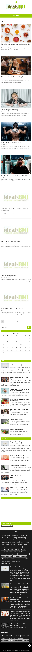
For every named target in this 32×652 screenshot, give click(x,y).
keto (2, 370)
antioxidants (19, 467)
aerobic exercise (6, 535)
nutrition (7, 372)
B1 (17, 402)
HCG (28, 635)
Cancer (14, 537)
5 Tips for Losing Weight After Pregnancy (14, 208)
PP (18, 607)
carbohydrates (13, 367)
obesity (10, 372)
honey (3, 547)
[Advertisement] (16, 12)
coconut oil (19, 367)
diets (27, 367)
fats (17, 369)
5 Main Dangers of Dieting (9, 110)
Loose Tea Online (19, 551)
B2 (19, 402)
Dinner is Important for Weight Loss (19, 487)
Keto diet (5, 370)
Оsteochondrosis (16, 561)
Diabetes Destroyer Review (8, 542)
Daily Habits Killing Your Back (10, 241)
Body (24, 365)
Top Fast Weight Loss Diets (16, 419)
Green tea (18, 382)
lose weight (19, 370)
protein (20, 372)
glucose (20, 369)
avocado (20, 365)
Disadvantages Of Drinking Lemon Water (20, 583)
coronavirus (12, 540)
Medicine (20, 554)
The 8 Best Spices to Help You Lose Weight (15, 44)
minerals (18, 384)
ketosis (9, 370)
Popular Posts (16, 372)
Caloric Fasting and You (8, 276)
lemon (11, 551)
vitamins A (15, 405)
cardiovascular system (24, 603)
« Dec (7, 355)
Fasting (27, 412)
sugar (24, 372)
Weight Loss (4, 373)
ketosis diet (14, 370)
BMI (16, 431)
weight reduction (6, 561)
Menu (17, 15)
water (19, 558)
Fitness (14, 382)
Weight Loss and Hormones (17, 455)
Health (24, 369)
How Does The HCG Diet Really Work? (13, 308)
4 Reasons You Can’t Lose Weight (12, 77)
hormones (12, 458)
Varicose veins (5, 558)
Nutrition (3, 372)
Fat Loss (14, 369)
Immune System (24, 422)
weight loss (27, 372)
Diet (23, 367)
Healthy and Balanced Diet (16, 429)
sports (6, 385)
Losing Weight (25, 370)
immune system (19, 433)
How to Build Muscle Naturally (11, 142)
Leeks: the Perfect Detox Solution (18, 465)
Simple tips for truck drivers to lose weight (15, 175)
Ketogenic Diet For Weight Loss (18, 364)
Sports (18, 640)
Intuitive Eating (16, 491)
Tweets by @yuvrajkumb (7, 526)
